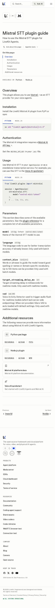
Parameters (12, 69)
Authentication (13, 63)
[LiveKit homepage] (27, 437)
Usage (9, 66)
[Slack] (12, 573)
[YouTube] (16, 573)
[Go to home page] (4, 4)
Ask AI (40, 4)
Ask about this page (13, 47)
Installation (12, 60)
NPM (30, 358)
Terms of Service (9, 595)
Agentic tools (30, 47)
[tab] (5, 448)
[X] (8, 573)
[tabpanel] (27, 127)
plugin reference (31, 221)
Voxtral (34, 95)
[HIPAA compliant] (19, 453)
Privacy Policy (34, 595)
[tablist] (27, 121)
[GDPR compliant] (12, 453)
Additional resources (13, 72)
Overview (9, 57)
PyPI (31, 342)
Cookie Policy (22, 595)
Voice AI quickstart (34, 171)
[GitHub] (4, 573)
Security (43, 595)
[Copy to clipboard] (48, 126)
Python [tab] (8, 121)
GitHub (21, 342)
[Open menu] (51, 4)
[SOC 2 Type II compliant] (5, 453)
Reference (9, 342)
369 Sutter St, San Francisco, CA (15, 578)
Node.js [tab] (18, 121)
